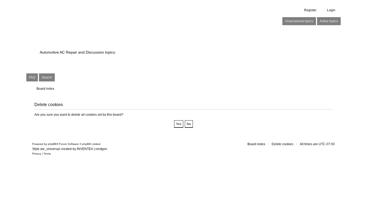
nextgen (101, 149)
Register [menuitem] (310, 10)
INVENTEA (85, 149)
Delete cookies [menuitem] (282, 144)
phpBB (52, 143)
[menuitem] (36, 153)
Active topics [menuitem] (329, 21)
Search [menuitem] (47, 77)
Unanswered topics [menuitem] (299, 21)
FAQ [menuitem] (32, 77)
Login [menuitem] (331, 10)
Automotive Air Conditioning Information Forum (150, 43)
